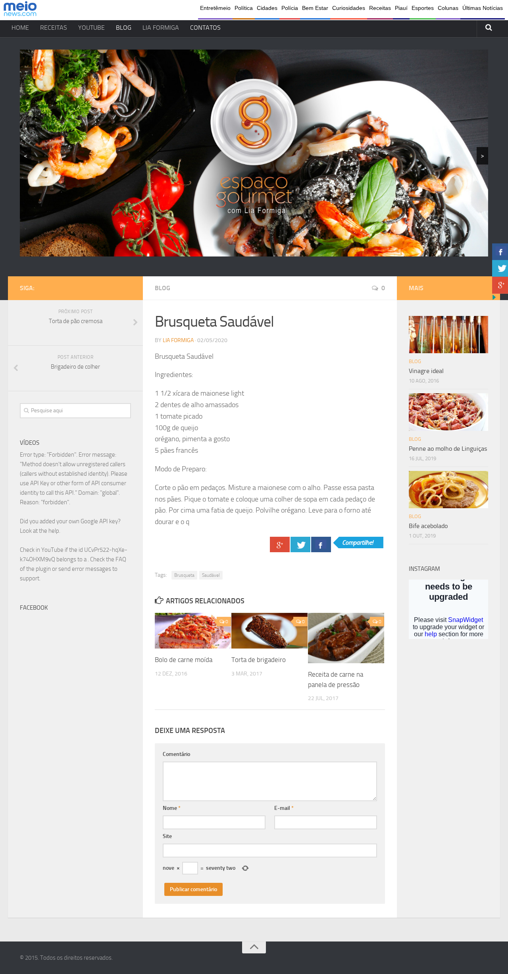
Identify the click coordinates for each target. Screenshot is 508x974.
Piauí (401, 8)
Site (167, 836)
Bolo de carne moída (183, 660)
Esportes (423, 8)
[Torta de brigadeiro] (269, 631)
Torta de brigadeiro (258, 660)
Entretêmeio (215, 8)
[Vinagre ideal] (448, 334)
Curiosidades (348, 8)
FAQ (120, 559)
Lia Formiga (178, 340)
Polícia (289, 8)
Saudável (211, 575)
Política (244, 8)
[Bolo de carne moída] (193, 631)
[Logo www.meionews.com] (20, 10)
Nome (172, 808)
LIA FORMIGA (160, 27)
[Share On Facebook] (321, 544)
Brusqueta (184, 575)
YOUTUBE (91, 27)
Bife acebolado (428, 526)
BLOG (123, 27)
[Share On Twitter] (300, 544)
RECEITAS (53, 27)
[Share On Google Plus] (280, 544)
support (29, 578)
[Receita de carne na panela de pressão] (346, 638)
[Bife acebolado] (448, 489)
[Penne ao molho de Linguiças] (448, 412)
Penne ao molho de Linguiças (448, 448)
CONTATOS (205, 27)
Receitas (380, 8)
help (53, 530)
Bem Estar (315, 8)
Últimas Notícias (482, 8)
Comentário (176, 754)
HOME (20, 27)
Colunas (448, 8)
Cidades (267, 8)
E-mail (284, 808)
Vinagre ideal (426, 371)
